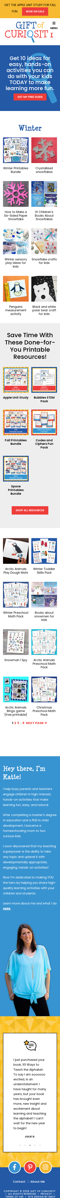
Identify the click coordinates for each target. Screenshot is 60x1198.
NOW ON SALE (35, 11)
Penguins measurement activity (15, 310)
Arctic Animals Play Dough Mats (16, 571)
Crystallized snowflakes (44, 170)
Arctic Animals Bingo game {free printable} (15, 711)
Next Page (35, 723)
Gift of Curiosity (30, 32)
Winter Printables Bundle (15, 170)
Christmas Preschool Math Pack (44, 711)
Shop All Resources (30, 510)
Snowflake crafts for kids (44, 261)
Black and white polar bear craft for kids (44, 310)
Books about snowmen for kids (44, 616)
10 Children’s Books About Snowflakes (44, 215)
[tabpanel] (30, 1089)
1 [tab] (20, 1145)
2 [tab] (25, 1145)
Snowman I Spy (15, 660)
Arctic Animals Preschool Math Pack (44, 663)
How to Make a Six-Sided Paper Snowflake (16, 215)
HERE (6, 909)
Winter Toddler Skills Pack (44, 571)
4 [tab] (35, 1145)
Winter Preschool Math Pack (15, 614)
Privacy (46, 1194)
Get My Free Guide (30, 97)
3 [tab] (30, 1145)
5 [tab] (40, 1145)
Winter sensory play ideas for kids (16, 263)
